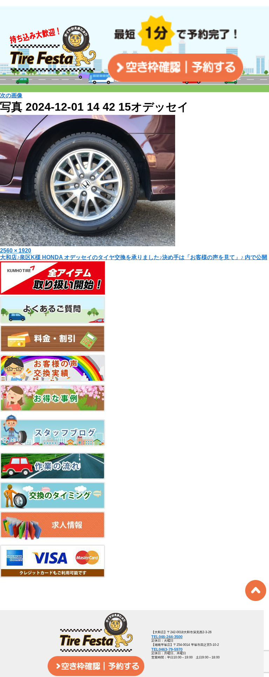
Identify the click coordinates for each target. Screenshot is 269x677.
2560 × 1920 (15, 251)
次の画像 (11, 95)
